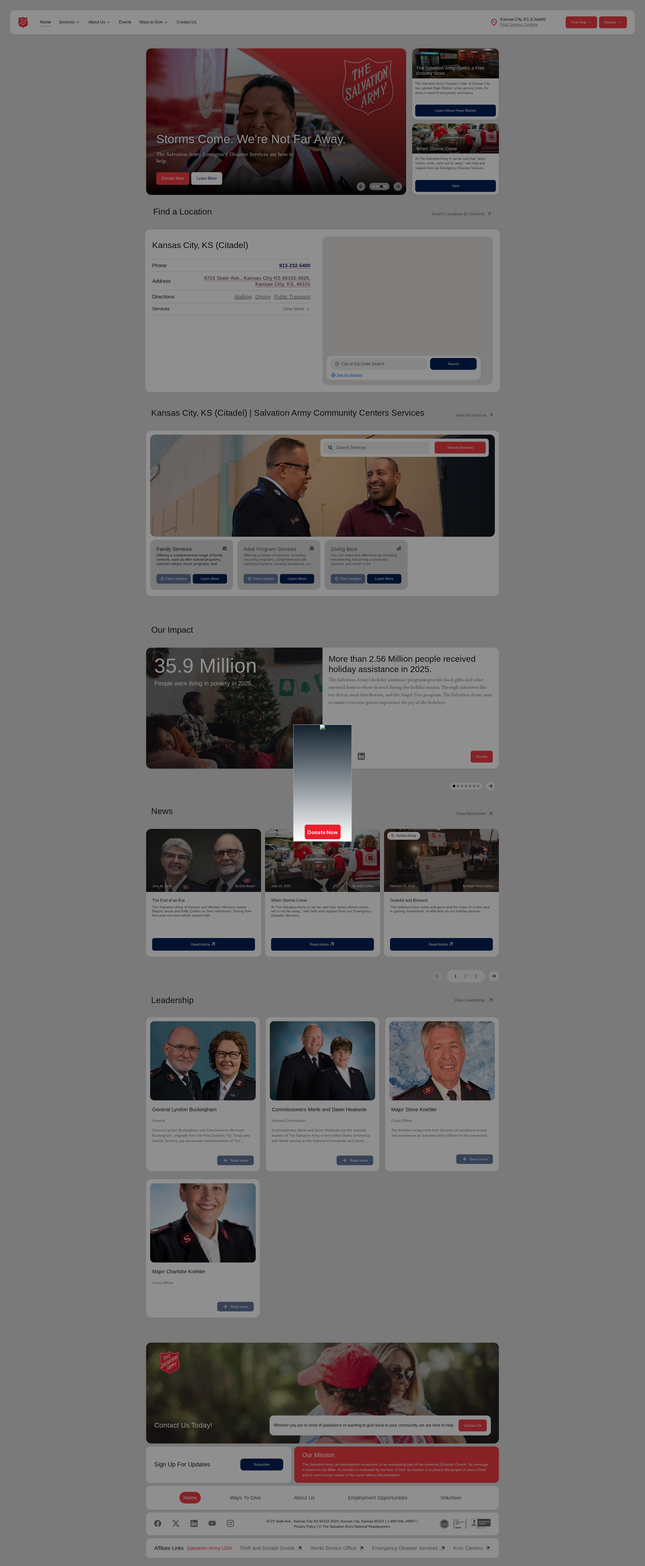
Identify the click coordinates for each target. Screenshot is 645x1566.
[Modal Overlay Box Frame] (322, 783)
